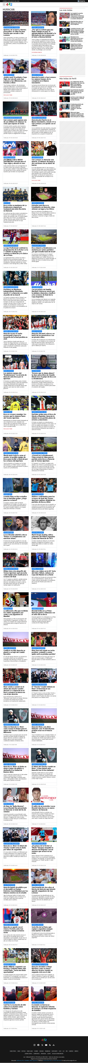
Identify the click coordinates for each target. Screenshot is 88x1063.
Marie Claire (30, 1051)
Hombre (36, 1051)
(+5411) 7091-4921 (47, 1060)
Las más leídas (65, 10)
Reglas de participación (57, 1053)
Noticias (23, 1051)
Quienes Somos (28, 1053)
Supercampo (54, 1051)
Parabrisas (47, 1051)
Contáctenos (36, 1053)
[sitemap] (53, 1045)
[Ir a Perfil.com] (81, 1)
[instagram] (34, 1045)
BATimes (76, 1051)
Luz (63, 1051)
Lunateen (71, 1051)
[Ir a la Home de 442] (9, 5)
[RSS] (50, 1045)
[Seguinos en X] (42, 1045)
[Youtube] (46, 1045)
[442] (44, 1039)
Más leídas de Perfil (67, 78)
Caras (18, 1051)
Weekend (42, 1051)
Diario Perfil (13, 1051)
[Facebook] (38, 1045)
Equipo (49, 1053)
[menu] (4, 4)
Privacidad (43, 1053)
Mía (66, 1051)
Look (60, 1051)
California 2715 (20, 1060)
